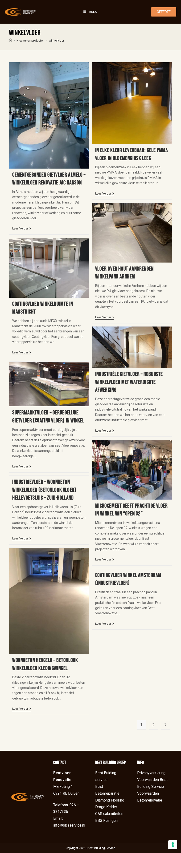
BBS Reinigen (106, 820)
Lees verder (21, 228)
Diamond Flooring (109, 800)
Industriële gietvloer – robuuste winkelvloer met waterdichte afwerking (129, 382)
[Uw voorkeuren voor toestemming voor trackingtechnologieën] (172, 844)
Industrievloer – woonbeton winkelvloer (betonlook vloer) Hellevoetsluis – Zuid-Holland (44, 490)
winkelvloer (56, 40)
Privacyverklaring (151, 773)
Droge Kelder (106, 807)
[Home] (10, 40)
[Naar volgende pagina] (165, 725)
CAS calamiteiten (109, 813)
